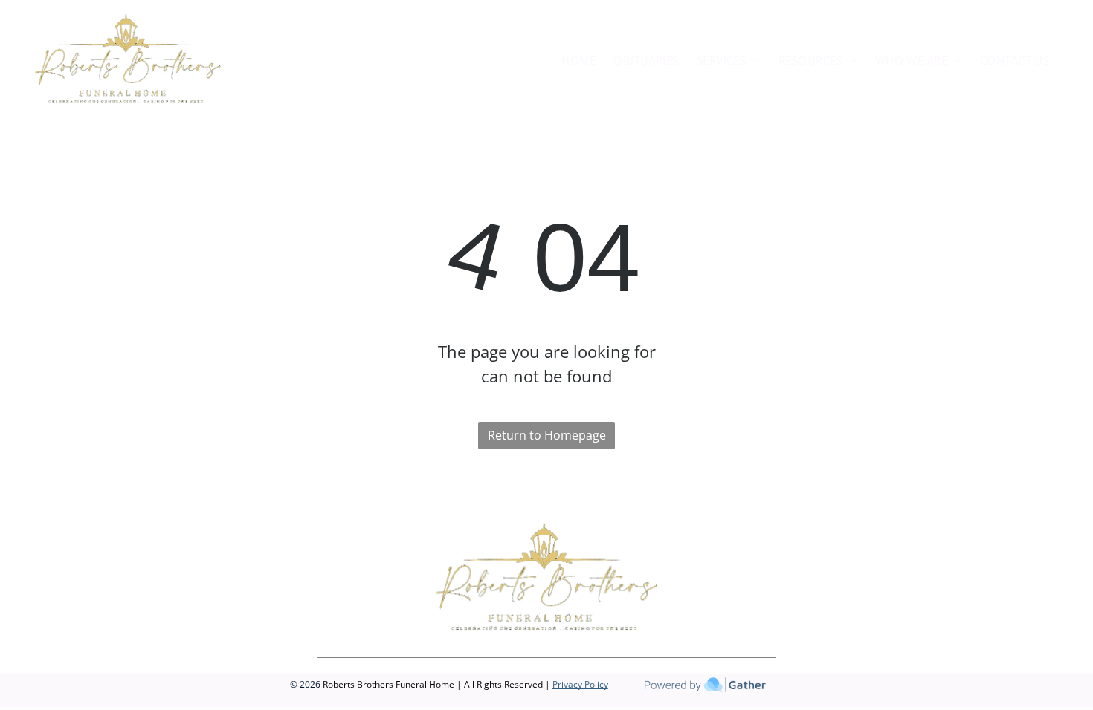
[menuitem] (578, 60)
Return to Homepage (547, 435)
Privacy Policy (580, 684)
